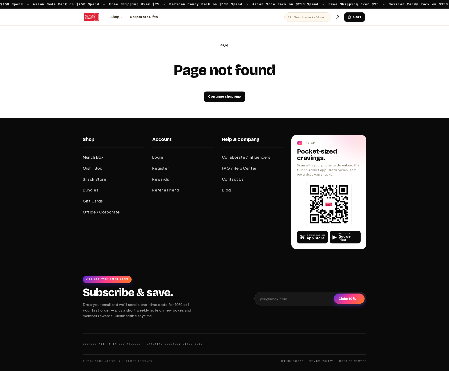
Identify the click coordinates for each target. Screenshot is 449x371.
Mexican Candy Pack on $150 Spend (196, 4)
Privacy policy (321, 361)
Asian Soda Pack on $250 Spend (57, 4)
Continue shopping (224, 97)
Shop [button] (88, 139)
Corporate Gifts (144, 17)
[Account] (337, 17)
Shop (114, 17)
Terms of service (352, 361)
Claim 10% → (349, 299)
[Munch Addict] (91, 17)
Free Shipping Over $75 (125, 4)
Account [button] (162, 139)
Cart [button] (357, 17)
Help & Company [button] (240, 139)
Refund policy (292, 361)
